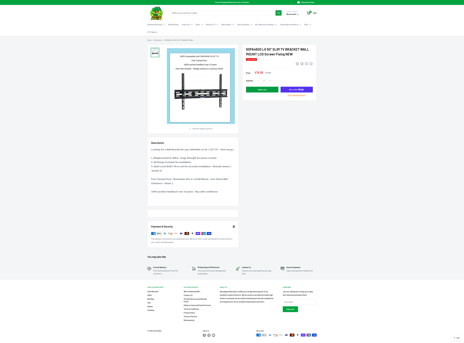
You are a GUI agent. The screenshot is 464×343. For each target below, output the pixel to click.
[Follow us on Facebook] (204, 335)
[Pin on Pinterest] (302, 63)
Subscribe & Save (307, 2)
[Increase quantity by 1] (270, 80)
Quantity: (249, 81)
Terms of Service (190, 316)
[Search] (279, 13)
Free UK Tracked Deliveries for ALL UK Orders (232, 2)
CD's (149, 303)
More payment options (296, 95)
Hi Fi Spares (152, 32)
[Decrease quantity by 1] (257, 80)
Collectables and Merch (289, 24)
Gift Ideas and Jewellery (264, 24)
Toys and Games (243, 24)
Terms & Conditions (191, 309)
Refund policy (189, 320)
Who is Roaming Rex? (192, 291)
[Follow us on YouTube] (213, 335)
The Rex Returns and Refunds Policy (195, 300)
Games (150, 306)
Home (149, 40)
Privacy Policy (189, 313)
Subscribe (290, 309)
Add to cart (262, 89)
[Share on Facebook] (297, 63)
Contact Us (188, 295)
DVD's (149, 295)
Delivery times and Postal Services (197, 305)
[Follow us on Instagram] (209, 335)
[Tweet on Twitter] (306, 63)
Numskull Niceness (154, 24)
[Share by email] (311, 63)
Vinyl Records (152, 291)
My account (291, 14)
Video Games (226, 24)
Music (198, 24)
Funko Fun (186, 24)
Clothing (150, 310)
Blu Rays (150, 299)
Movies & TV (210, 24)
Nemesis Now (173, 24)
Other (306, 24)
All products (158, 40)
